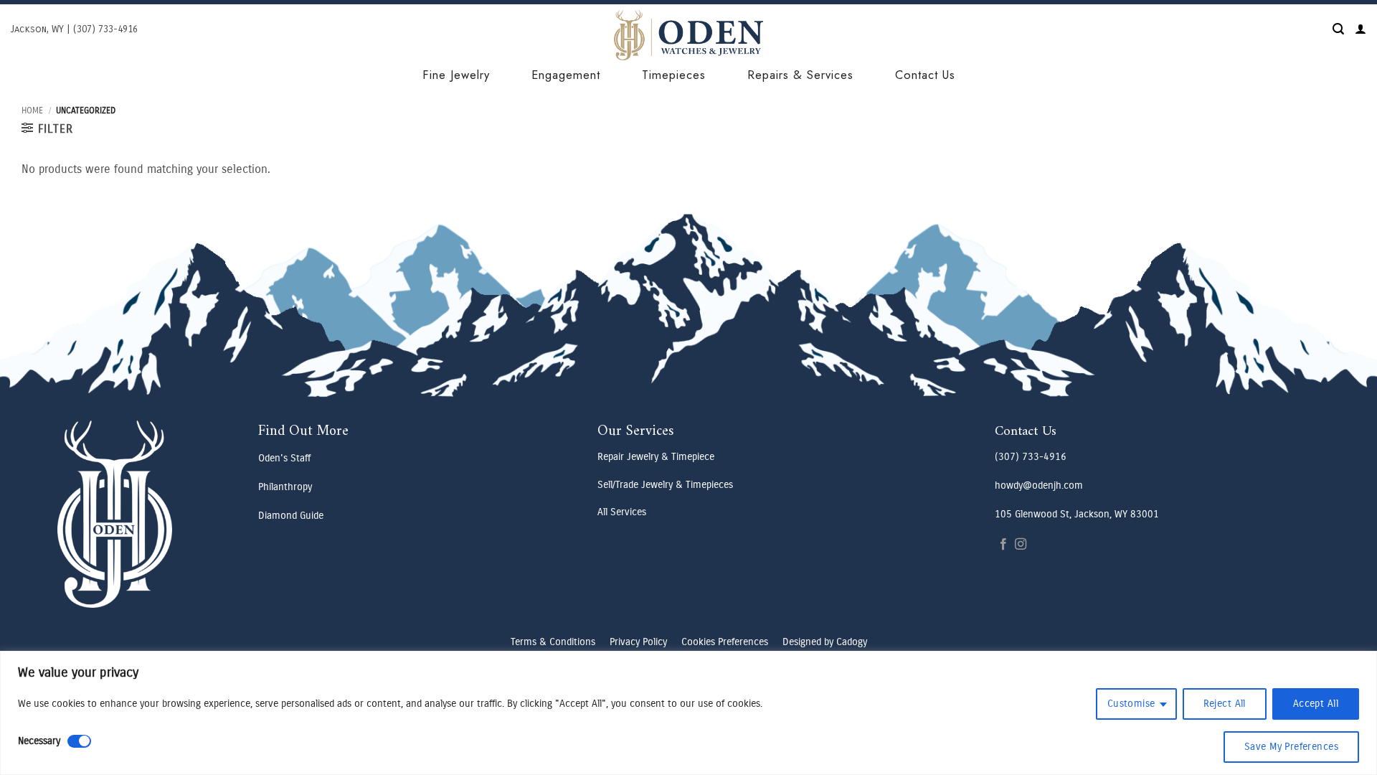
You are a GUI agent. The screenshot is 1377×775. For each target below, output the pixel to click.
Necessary (39, 741)
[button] (1338, 29)
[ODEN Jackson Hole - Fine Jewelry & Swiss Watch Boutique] (688, 35)
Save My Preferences (1291, 747)
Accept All (1315, 704)
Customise (1131, 704)
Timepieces (674, 74)
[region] (688, 713)
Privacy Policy (638, 642)
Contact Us (925, 74)
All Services (621, 512)
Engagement (565, 74)
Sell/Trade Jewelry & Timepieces (665, 485)
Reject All (1224, 704)
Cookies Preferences (724, 642)
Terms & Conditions (553, 642)
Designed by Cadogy (824, 642)
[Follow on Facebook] (1003, 544)
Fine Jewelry (456, 74)
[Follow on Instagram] (1020, 544)
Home (32, 110)
